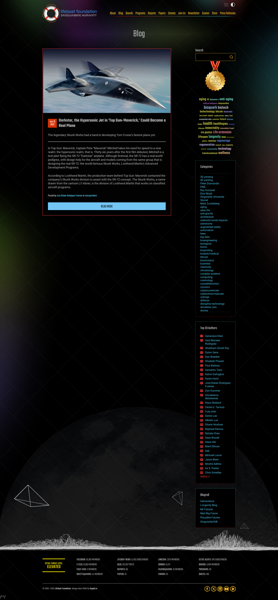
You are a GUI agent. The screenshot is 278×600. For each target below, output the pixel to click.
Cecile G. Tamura (214, 407)
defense (204, 300)
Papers (162, 13)
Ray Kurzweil (207, 190)
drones (204, 310)
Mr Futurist (206, 509)
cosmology (206, 280)
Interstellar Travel (227, 128)
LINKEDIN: (162, 560)
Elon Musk (206, 193)
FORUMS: (162, 574)
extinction (215, 120)
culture (227, 116)
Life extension (222, 132)
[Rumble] (233, 589)
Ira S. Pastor (212, 468)
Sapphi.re (93, 589)
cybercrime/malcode (212, 293)
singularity (229, 145)
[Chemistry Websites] (215, 77)
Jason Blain (212, 459)
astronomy (206, 223)
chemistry (205, 267)
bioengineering (208, 240)
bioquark (210, 107)
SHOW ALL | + (205, 477)
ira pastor (206, 132)
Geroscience (207, 501)
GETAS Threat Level (53, 565)
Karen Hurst (211, 378)
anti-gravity (206, 213)
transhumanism (210, 153)
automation (206, 230)
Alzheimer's (214, 100)
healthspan (220, 124)
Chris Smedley (213, 472)
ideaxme (201, 129)
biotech (223, 108)
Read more (107, 206)
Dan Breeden (212, 356)
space (203, 149)
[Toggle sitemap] (226, 5)
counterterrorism (209, 283)
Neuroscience (230, 137)
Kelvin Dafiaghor (214, 374)
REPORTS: (121, 569)
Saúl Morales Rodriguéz (212, 342)
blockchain (228, 112)
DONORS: (161, 565)
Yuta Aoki (210, 411)
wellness (224, 153)
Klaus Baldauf (213, 402)
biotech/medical (209, 253)
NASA (224, 137)
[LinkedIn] (220, 589)
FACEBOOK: (81, 560)
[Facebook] (207, 589)
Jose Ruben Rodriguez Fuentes (69, 196)
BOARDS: (202, 565)
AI (208, 99)
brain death (203, 116)
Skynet (204, 200)
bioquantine (223, 103)
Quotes (205, 13)
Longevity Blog (208, 505)
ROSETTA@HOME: (84, 574)
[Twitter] (213, 589)
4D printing (206, 180)
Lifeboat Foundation (63, 589)
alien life (205, 210)
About (113, 13)
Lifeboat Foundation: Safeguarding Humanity (69, 13)
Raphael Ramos (214, 429)
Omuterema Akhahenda (211, 397)
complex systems (210, 273)
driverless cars (208, 307)
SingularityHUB (209, 521)
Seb (207, 450)
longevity (215, 137)
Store (214, 13)
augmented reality (210, 227)
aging (202, 99)
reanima (212, 140)
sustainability (212, 149)
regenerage (223, 141)
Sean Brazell (212, 437)
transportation (91, 196)
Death (231, 116)
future (223, 119)
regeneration (207, 145)
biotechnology (207, 111)
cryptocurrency (219, 116)
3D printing (206, 176)
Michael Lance (213, 455)
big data (205, 236)
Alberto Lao (211, 420)
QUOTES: (202, 574)
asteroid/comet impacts (213, 220)
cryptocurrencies (209, 290)
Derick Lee (211, 415)
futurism (230, 120)
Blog (120, 13)
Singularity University (212, 196)
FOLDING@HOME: (165, 569)
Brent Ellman (212, 446)
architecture (207, 216)
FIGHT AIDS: (82, 569)
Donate (172, 13)
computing (206, 277)
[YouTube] (226, 589)
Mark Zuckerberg (209, 203)
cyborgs (204, 297)
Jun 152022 (52, 123)
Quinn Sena (211, 352)
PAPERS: (120, 574)
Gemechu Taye (213, 369)
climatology (207, 270)
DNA (202, 186)
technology (224, 149)
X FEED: (80, 565)
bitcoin (219, 111)
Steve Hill (210, 442)
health (208, 123)
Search (231, 57)
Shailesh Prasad (214, 361)
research (218, 145)
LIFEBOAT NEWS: (124, 560)
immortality (212, 128)
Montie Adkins (213, 463)
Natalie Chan (212, 433)
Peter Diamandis (209, 183)
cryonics (205, 287)
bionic (203, 246)
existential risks (205, 119)
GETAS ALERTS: (205, 560)
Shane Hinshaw (214, 424)
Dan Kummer (212, 390)
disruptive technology (212, 303)
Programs (140, 13)
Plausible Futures (210, 517)
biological (205, 243)
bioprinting (206, 250)
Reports (152, 13)
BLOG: (119, 565)
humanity (232, 124)
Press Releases (228, 13)
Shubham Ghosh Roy (217, 348)
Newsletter (193, 13)
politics (204, 141)
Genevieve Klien (214, 336)
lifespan (203, 137)
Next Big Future (209, 513)
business (205, 263)
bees (203, 233)
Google (200, 124)
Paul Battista (212, 365)
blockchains (207, 260)
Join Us (181, 13)
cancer (210, 116)
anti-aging (226, 99)
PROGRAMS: (204, 569)
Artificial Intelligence (210, 104)
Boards (129, 13)
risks (223, 145)
